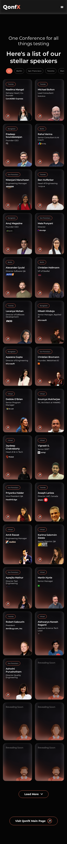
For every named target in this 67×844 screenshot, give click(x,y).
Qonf (11, 7)
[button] (62, 7)
